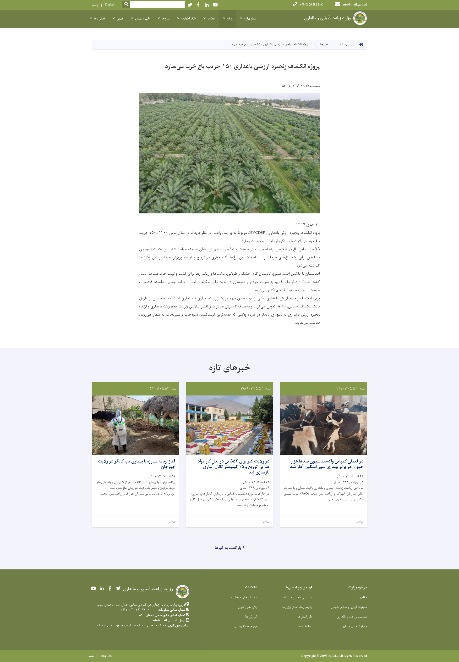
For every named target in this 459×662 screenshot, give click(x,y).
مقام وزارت (360, 598)
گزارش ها (251, 617)
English (110, 5)
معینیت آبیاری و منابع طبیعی (349, 607)
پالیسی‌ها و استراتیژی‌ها (297, 607)
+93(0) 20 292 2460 (311, 5)
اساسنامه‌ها (305, 626)
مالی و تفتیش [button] (142, 18)
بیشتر (359, 521)
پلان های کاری (247, 607)
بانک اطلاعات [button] (188, 18)
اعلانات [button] (211, 18)
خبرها (324, 44)
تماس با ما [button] (99, 18)
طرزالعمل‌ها (305, 617)
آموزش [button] (120, 18)
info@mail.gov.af (354, 5)
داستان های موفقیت (244, 598)
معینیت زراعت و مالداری (352, 617)
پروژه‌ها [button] (165, 18)
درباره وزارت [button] (250, 18)
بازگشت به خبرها (228, 548)
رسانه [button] (229, 18)
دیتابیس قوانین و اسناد (297, 598)
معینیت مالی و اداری (354, 626)
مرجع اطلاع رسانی (245, 626)
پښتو (95, 5)
